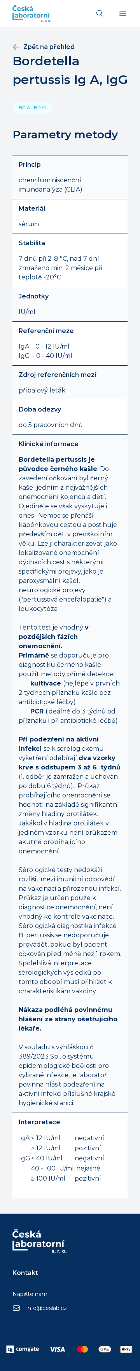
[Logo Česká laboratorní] (31, 13)
